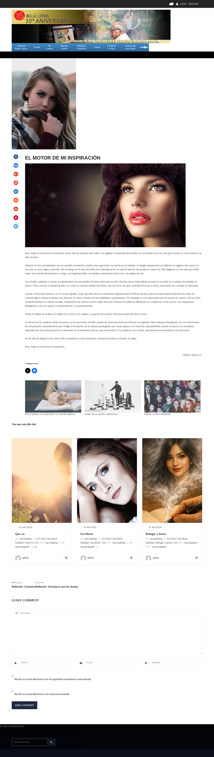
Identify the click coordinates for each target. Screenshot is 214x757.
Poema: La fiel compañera (157, 414)
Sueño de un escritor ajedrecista (101, 414)
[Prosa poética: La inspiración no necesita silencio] (53, 396)
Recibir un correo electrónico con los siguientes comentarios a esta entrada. (53, 679)
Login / (184, 4)
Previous (23, 585)
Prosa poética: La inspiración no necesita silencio (50, 414)
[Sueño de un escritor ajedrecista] (113, 396)
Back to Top (188, 753)
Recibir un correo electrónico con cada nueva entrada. (42, 694)
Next (56, 585)
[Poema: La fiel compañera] (172, 396)
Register (193, 4)
